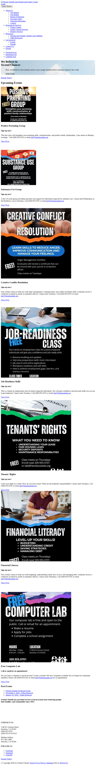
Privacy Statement (47, 763)
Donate (13, 44)
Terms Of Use (35, 763)
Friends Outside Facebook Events (18, 691)
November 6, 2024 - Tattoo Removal (19, 693)
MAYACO (64, 763)
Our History (14, 13)
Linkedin (9, 755)
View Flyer (5, 141)
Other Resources (16, 38)
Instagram (9, 753)
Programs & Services (13, 25)
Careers (13, 23)
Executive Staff (16, 19)
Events (12, 42)
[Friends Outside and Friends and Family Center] (19, 2)
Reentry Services (16, 32)
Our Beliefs (14, 15)
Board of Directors (17, 17)
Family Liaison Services (19, 29)
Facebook (9, 751)
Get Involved (10, 40)
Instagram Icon (11, 55)
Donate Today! (6, 78)
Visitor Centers (15, 27)
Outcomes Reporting (18, 21)
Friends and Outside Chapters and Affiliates (26, 36)
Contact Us (10, 46)
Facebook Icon (11, 52)
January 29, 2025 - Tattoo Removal (19, 695)
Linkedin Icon (11, 57)
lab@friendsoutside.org (39, 137)
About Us (9, 10)
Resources (9, 34)
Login (3, 4)
